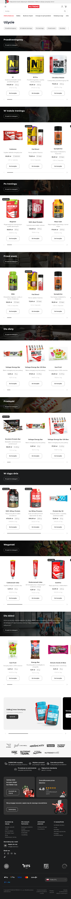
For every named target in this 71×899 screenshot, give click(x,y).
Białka (18, 16)
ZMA (13, 294)
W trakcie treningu (26, 28)
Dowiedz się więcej (12, 792)
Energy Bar (35, 662)
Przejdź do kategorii (11, 45)
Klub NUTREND (9, 831)
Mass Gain (58, 222)
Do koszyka (13, 93)
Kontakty (56, 829)
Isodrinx (58, 583)
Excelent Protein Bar (13, 439)
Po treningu (40, 28)
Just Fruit (58, 367)
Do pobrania (41, 829)
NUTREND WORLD (59, 825)
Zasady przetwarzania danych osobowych (61, 891)
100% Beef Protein (35, 222)
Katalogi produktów (27, 827)
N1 (13, 77)
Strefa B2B (24, 832)
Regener (13, 222)
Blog (6, 835)
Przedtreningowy (10, 28)
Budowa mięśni (28, 16)
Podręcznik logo (42, 827)
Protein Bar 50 (58, 511)
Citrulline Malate (58, 77)
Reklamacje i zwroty (10, 837)
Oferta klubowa (9, 16)
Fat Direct (35, 149)
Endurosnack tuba (35, 582)
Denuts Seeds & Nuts (58, 663)
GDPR (6, 829)
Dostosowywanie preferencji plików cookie (42, 891)
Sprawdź (12, 716)
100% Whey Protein (13, 511)
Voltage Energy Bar (13, 367)
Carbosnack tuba (13, 583)
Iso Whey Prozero (35, 511)
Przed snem (51, 28)
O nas (55, 827)
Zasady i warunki (9, 827)
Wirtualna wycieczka (59, 831)
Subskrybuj (12, 809)
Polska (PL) (53, 879)
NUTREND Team (9, 833)
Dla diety (62, 28)
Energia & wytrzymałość (43, 16)
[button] (67, 99)
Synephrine (58, 149)
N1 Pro (35, 77)
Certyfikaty (24, 834)
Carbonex (12, 149)
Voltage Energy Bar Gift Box (35, 367)
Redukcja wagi (58, 16)
